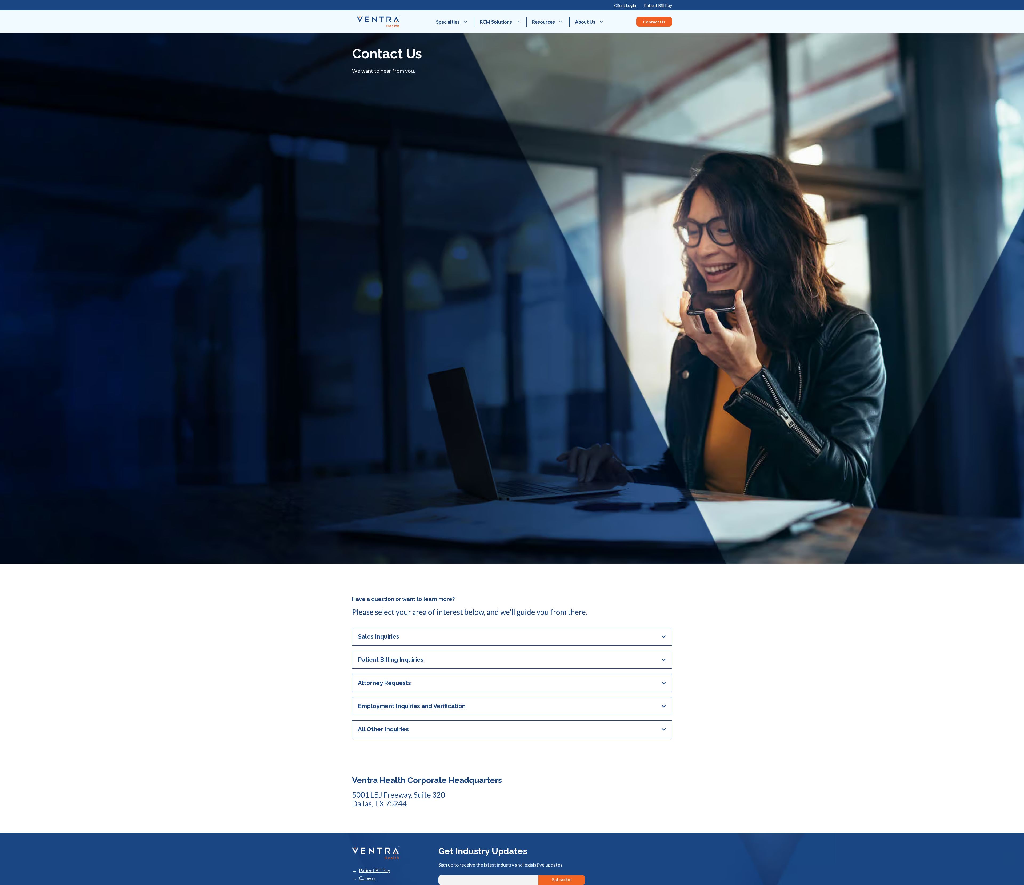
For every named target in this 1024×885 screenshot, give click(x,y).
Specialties (448, 22)
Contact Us (654, 21)
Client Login (625, 5)
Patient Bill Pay (658, 5)
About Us (585, 22)
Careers (367, 878)
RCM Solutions (496, 22)
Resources (543, 22)
